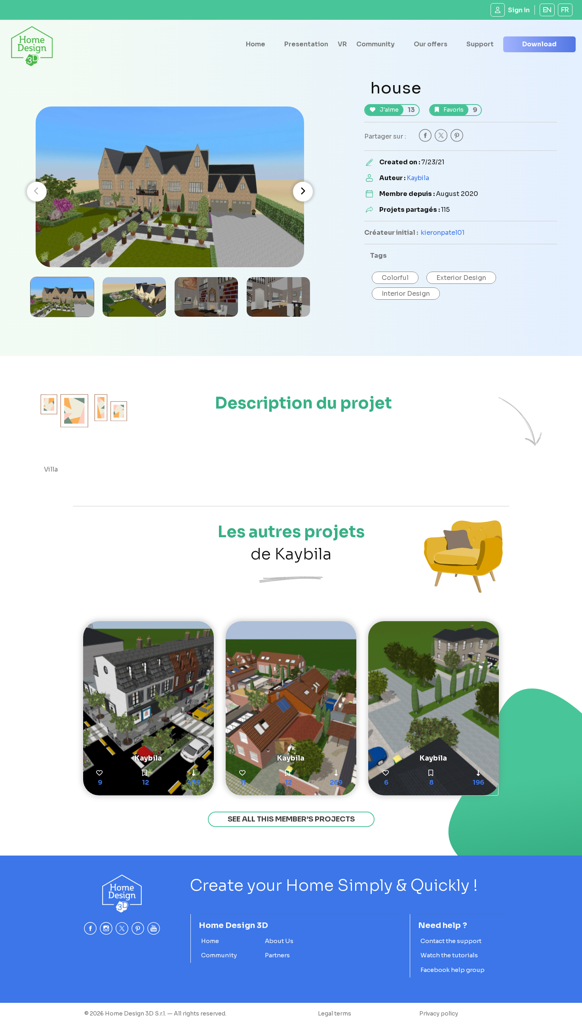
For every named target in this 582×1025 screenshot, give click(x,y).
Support (480, 44)
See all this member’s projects (291, 819)
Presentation (306, 44)
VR (342, 44)
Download (539, 44)
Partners (277, 955)
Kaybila (418, 178)
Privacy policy (438, 1013)
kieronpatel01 (442, 232)
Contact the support (450, 941)
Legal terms (334, 1013)
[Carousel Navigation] (170, 192)
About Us (279, 941)
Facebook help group (452, 970)
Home (255, 44)
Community (375, 44)
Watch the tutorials (449, 955)
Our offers (430, 44)
